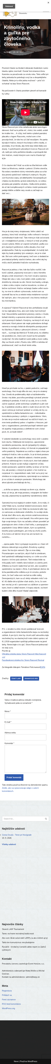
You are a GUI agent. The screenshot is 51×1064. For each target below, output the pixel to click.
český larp (16, 678)
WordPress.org (8, 1008)
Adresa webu (10, 733)
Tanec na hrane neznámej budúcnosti (18, 933)
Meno (8, 711)
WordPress (32, 1061)
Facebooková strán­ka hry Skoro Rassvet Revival (23, 660)
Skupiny (5, 1028)
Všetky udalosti (9, 844)
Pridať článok (7, 1037)
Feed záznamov (9, 999)
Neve (16, 1061)
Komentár (9, 743)
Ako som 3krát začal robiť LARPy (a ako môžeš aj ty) (25, 938)
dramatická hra (31, 678)
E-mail (8, 722)
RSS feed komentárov (11, 1004)
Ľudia (4, 1024)
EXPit (42, 667)
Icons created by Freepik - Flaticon (17, 1057)
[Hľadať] (46, 818)
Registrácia (7, 991)
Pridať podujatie (8, 1032)
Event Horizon (34, 1041)
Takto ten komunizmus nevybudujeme (18, 942)
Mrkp (8, 52)
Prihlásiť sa (7, 995)
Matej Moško (31, 1049)
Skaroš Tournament (13, 929)
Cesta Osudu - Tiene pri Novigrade (17, 835)
